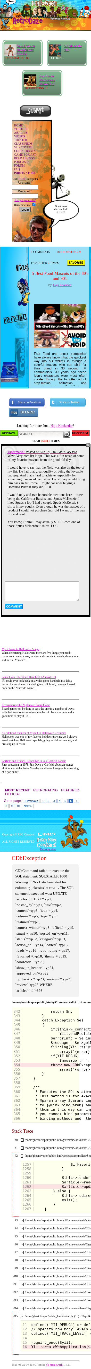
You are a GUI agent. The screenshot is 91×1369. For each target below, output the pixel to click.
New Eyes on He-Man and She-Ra (26, 50)
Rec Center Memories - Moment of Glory (47, 82)
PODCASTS (21, 162)
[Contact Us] (45, 845)
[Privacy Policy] (45, 840)
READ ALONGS (24, 158)
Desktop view (48, 849)
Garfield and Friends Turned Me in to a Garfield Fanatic (34, 761)
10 (18, 806)
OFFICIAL (13, 794)
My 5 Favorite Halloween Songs (20, 649)
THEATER (20, 140)
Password (25, 191)
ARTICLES (21, 132)
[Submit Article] (35, 116)
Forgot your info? (25, 200)
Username (25, 182)
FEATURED (70, 790)
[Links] (46, 834)
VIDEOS (19, 136)
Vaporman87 (16, 452)
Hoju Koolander (62, 285)
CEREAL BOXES (25, 151)
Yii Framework (54, 1364)
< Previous (31, 800)
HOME (18, 125)
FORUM (19, 165)
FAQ (17, 169)
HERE (22, 179)
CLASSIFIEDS (23, 143)
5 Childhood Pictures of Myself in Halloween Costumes (34, 733)
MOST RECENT (17, 790)
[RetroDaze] (22, 23)
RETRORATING (45, 790)
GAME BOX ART (25, 154)
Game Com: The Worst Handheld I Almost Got (29, 677)
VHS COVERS (23, 147)
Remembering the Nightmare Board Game (26, 705)
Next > (28, 806)
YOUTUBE (21, 129)
